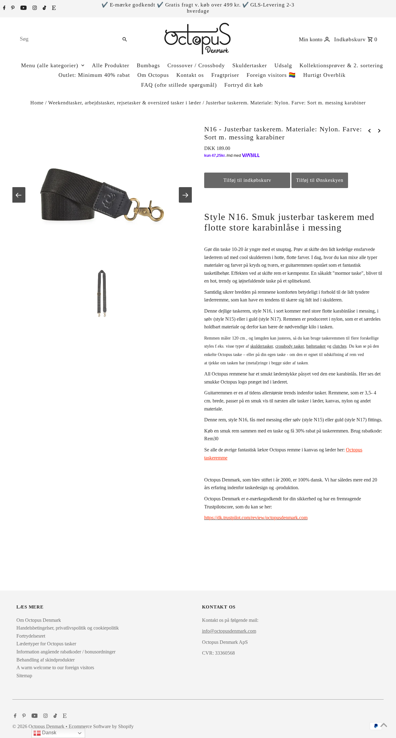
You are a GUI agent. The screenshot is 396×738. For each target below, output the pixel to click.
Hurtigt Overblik (324, 75)
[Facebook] (4, 8)
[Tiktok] (43, 8)
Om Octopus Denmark (38, 620)
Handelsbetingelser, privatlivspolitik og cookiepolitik (67, 627)
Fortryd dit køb (243, 85)
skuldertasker (261, 346)
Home (37, 102)
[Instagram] (34, 8)
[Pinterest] (12, 8)
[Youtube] (23, 8)
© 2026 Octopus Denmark (39, 726)
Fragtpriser (225, 75)
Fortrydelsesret (30, 636)
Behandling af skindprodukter (45, 659)
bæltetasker (316, 346)
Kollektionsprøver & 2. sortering (341, 65)
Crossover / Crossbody (196, 65)
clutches (339, 346)
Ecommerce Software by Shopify (101, 726)
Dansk (48, 732)
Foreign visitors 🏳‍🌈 (271, 75)
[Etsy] (53, 8)
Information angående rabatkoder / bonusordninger (65, 651)
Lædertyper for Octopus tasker (46, 643)
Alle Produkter (110, 65)
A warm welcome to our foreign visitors (55, 667)
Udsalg (283, 65)
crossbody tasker (289, 346)
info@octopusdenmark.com (229, 631)
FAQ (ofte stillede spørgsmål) (179, 85)
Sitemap (24, 675)
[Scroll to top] (383, 725)
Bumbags (148, 65)
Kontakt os (190, 75)
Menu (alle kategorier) (49, 65)
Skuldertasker (249, 65)
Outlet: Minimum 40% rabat (94, 75)
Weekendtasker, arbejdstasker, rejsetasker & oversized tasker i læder (124, 102)
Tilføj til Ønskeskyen (319, 180)
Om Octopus (153, 75)
